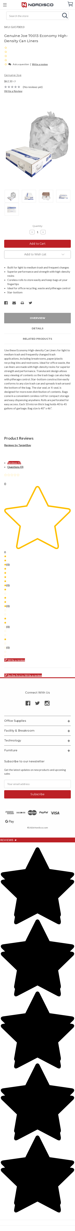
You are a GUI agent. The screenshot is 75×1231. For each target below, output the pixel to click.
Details (37, 328)
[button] (6, 64)
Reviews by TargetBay (17, 445)
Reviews (8, 840)
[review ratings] (6, 55)
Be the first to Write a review (25, 675)
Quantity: (37, 226)
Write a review (40, 64)
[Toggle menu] (5, 5)
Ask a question (21, 64)
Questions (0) (15, 466)
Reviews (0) (14, 462)
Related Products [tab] (37, 338)
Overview (37, 318)
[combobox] (37, 16)
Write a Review (13, 91)
